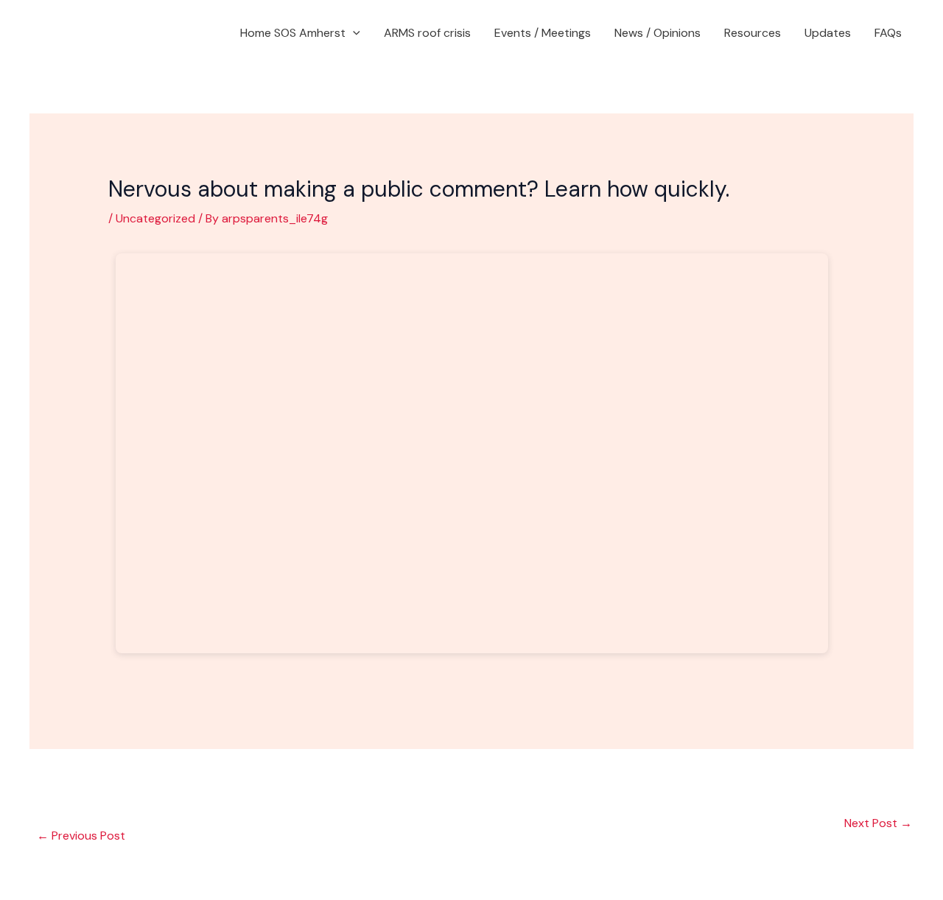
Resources (752, 33)
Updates (827, 33)
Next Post (878, 823)
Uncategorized (155, 218)
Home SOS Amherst (293, 33)
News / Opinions (657, 33)
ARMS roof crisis (427, 33)
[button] (353, 33)
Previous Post (81, 835)
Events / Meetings (542, 33)
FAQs (888, 33)
